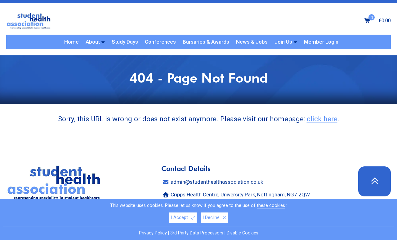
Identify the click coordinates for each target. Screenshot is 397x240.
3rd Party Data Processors (196, 233)
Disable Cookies (242, 233)
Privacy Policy (153, 233)
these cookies (271, 205)
